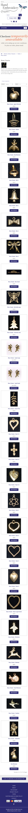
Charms (19, 53)
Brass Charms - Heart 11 (14, 434)
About (14, 787)
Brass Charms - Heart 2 (14, 510)
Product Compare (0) (5, 81)
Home (14, 785)
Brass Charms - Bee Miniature (14, 154)
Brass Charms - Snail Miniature (14, 687)
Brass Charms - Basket (14, 129)
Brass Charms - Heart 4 (14, 561)
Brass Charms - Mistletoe (14, 637)
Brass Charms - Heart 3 (14, 535)
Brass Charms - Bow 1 (14, 231)
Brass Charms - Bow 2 (14, 256)
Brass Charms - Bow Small (14, 281)
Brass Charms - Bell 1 (14, 180)
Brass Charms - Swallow (14, 713)
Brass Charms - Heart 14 (14, 484)
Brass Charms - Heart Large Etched (14, 611)
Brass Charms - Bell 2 (14, 205)
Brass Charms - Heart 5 (14, 586)
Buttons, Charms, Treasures (9, 53)
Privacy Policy (14, 792)
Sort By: (3, 84)
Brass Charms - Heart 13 (14, 459)
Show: (17, 84)
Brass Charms (4, 55)
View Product (14, 109)
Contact (14, 798)
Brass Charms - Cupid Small (14, 383)
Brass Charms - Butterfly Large (14, 307)
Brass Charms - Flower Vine (14, 408)
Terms (14, 794)
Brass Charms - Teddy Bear (14, 738)
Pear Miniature (14, 764)
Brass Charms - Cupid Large (14, 358)
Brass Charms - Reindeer (14, 662)
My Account (14, 790)
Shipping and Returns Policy (14, 796)
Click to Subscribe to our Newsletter (14, 778)
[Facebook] (13, 804)
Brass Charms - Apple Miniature (14, 104)
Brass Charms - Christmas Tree (14, 332)
